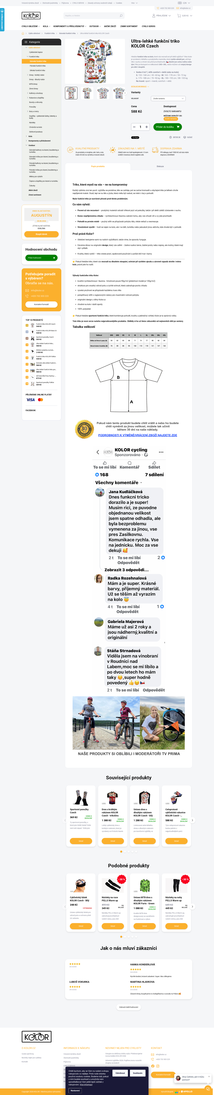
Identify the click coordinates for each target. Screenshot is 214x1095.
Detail (81, 841)
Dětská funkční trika (37, 70)
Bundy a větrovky (35, 102)
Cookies (119, 3)
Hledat (121, 16)
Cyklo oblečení (34, 48)
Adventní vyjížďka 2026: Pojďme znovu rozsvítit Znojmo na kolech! (123, 1061)
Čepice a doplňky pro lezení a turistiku (43, 181)
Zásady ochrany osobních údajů (100, 3)
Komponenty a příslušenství (40, 141)
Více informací (86, 1084)
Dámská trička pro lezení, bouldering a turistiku (43, 158)
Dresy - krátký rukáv (36, 75)
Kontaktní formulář (41, 304)
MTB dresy (33, 84)
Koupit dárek (41, 234)
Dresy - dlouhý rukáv (37, 79)
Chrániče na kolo (35, 127)
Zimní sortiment (35, 195)
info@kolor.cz (37, 290)
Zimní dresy (33, 89)
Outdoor (32, 145)
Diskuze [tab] (160, 166)
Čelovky (32, 186)
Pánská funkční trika (38, 66)
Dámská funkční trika (38, 61)
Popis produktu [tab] (98, 166)
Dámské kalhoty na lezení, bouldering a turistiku (44, 151)
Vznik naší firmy (28, 1054)
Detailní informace (139, 86)
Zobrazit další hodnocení (128, 1007)
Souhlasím (137, 1073)
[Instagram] (158, 1065)
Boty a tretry (34, 111)
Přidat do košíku (165, 126)
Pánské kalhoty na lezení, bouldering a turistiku (43, 164)
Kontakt (25, 1062)
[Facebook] (153, 1065)
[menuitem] (31, 26)
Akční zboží (33, 190)
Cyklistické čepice (35, 52)
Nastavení (75, 1090)
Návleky (32, 123)
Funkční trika (34, 57)
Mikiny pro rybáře (35, 176)
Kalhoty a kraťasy (36, 93)
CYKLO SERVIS (78, 3)
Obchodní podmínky (50, 3)
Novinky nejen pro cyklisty (31, 1058)
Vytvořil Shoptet (167, 1092)
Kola (30, 136)
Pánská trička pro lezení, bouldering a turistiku (43, 171)
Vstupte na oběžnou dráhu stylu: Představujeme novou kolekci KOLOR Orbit (123, 1055)
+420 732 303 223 (40, 296)
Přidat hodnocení (34, 258)
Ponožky (32, 107)
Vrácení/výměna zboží (30, 3)
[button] (121, 851)
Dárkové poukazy (35, 132)
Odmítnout (120, 1073)
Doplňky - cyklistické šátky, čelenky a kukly (43, 117)
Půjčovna (65, 3)
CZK (185, 3)
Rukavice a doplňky (36, 98)
